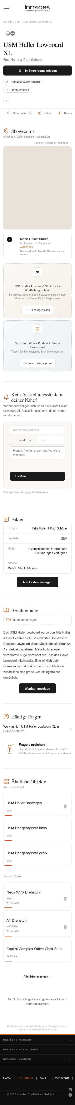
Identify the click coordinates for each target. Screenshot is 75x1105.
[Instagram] (70, 1089)
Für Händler (25, 1078)
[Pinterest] (70, 1095)
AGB (43, 1078)
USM (17, 21)
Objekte (7, 21)
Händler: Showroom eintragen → (53, 142)
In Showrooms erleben (41, 70)
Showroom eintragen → (38, 363)
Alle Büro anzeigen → (38, 976)
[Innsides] (37, 8)
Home (7, 1078)
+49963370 (26, 247)
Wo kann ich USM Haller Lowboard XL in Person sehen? (37, 728)
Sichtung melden (40, 310)
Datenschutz (60, 1078)
